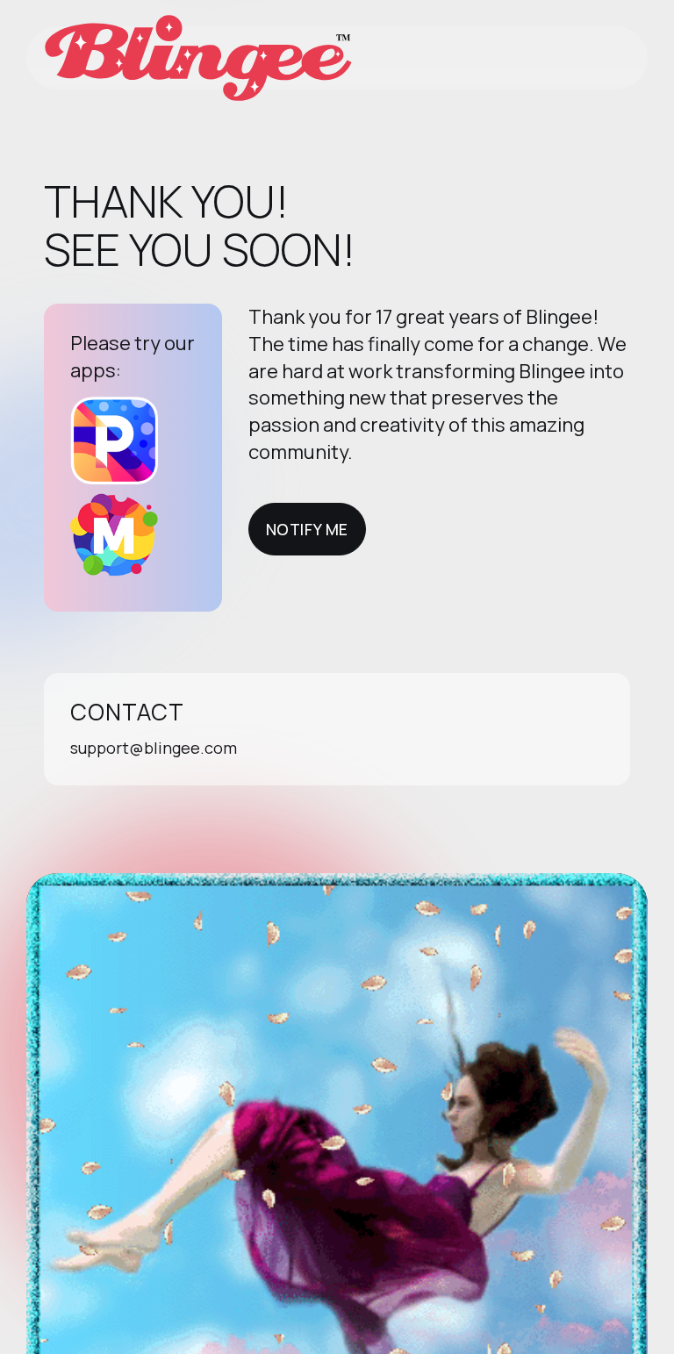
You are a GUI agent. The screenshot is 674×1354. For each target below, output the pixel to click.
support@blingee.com (153, 747)
